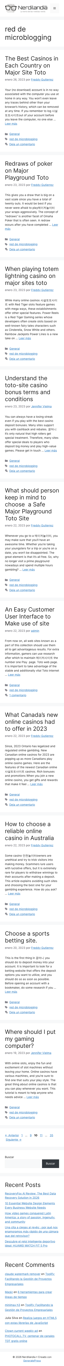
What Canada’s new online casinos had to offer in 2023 (31, 721)
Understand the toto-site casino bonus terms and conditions (27, 388)
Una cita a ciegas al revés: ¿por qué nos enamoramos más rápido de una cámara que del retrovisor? (31, 1231)
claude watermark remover (22, 1274)
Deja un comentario (22, 144)
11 (41, 1135)
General (14, 134)
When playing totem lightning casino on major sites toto (32, 275)
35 (52, 1135)
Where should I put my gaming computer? (30, 1038)
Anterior (12, 1135)
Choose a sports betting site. (27, 937)
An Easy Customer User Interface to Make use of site (29, 616)
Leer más (11, 123)
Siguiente (13, 1139)
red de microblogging (23, 139)
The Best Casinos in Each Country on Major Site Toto (31, 65)
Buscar (9, 1157)
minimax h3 (12, 1305)
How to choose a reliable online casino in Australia (29, 830)
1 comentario (17, 695)
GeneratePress (32, 1360)
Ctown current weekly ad (21, 1331)
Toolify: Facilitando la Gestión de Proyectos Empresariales (30, 1279)
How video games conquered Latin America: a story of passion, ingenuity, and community (30, 1217)
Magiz (9, 1292)
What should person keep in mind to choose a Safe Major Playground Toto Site (32, 504)
